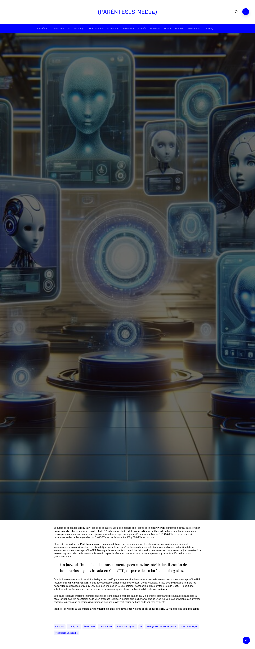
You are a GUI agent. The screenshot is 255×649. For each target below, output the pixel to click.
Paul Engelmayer (189, 626)
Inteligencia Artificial (127, 277)
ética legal (89, 626)
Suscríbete (42, 28)
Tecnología (79, 28)
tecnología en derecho (66, 632)
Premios (179, 28)
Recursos (155, 28)
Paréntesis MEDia (117, 326)
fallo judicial (105, 626)
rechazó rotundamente (134, 544)
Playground (113, 28)
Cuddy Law (74, 626)
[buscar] (236, 11)
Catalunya (209, 28)
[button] (245, 11)
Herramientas (96, 28)
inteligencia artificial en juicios (161, 626)
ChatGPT (59, 626)
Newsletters (194, 28)
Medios (167, 28)
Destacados (58, 28)
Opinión (142, 28)
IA (69, 28)
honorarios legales (125, 626)
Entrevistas (128, 28)
